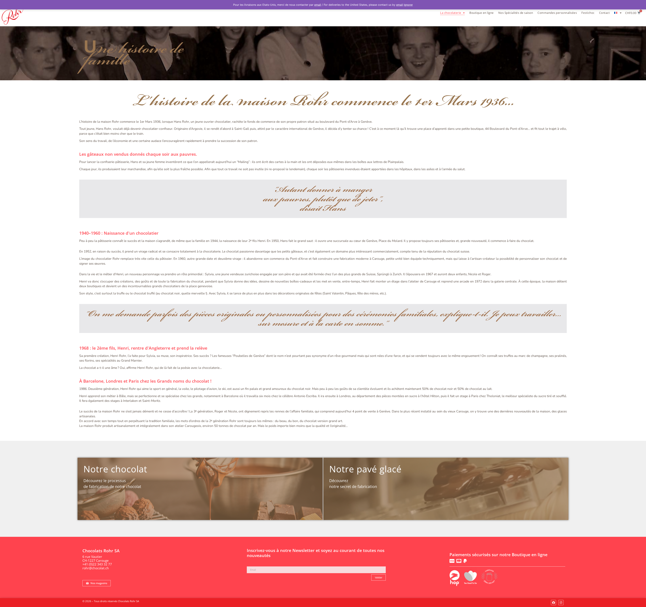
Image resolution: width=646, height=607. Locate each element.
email (317, 4)
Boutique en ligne (481, 13)
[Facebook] (553, 602)
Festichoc (588, 13)
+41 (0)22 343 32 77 (97, 564)
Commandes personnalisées (557, 13)
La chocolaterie (450, 13)
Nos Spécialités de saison (515, 13)
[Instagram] (561, 602)
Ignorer (408, 4)
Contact (604, 13)
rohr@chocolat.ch (95, 568)
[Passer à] (618, 13)
